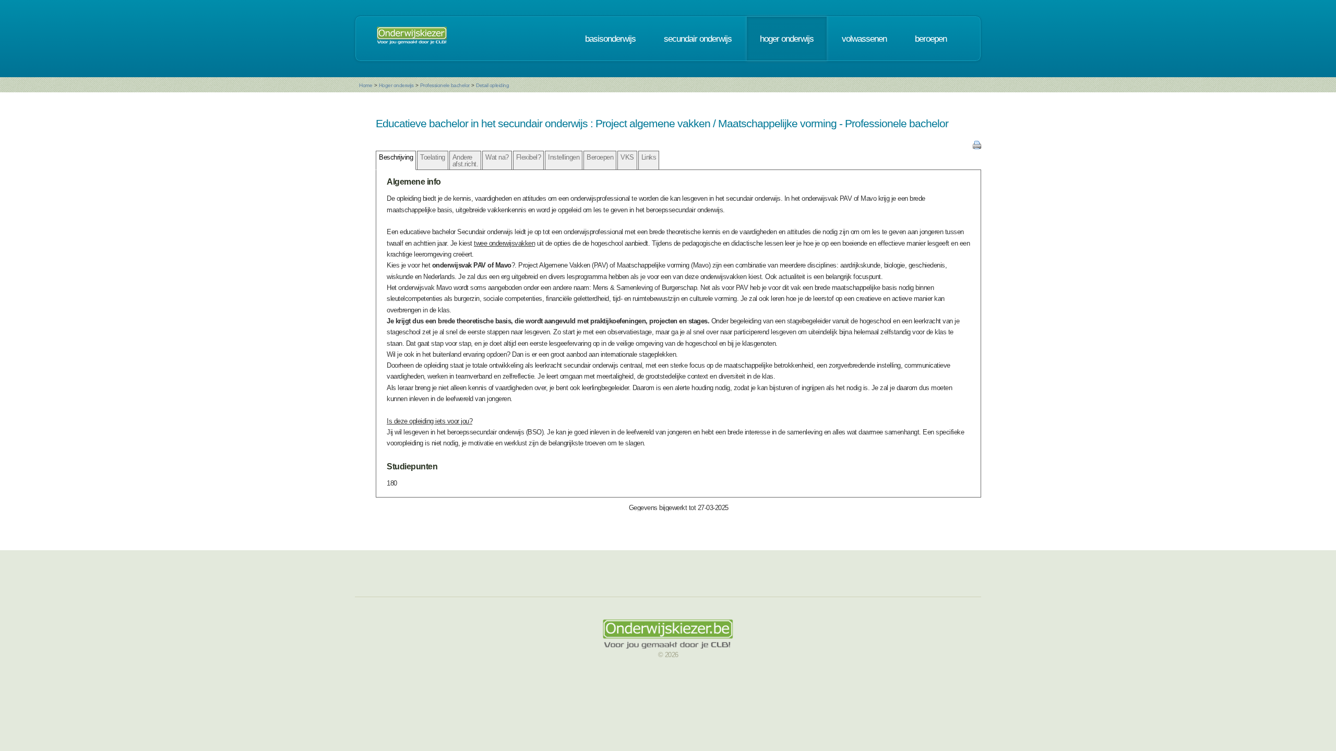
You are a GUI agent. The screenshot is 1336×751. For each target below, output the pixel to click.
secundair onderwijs (698, 38)
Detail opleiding (492, 85)
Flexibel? (528, 157)
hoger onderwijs (787, 38)
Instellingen (563, 157)
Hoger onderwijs (396, 85)
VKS (627, 157)
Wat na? (497, 157)
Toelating (432, 157)
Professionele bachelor (445, 85)
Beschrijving (396, 157)
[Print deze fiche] (977, 147)
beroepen (931, 38)
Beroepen (600, 157)
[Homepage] (411, 38)
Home (365, 85)
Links (649, 157)
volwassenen (864, 38)
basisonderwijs (610, 38)
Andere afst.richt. (465, 160)
